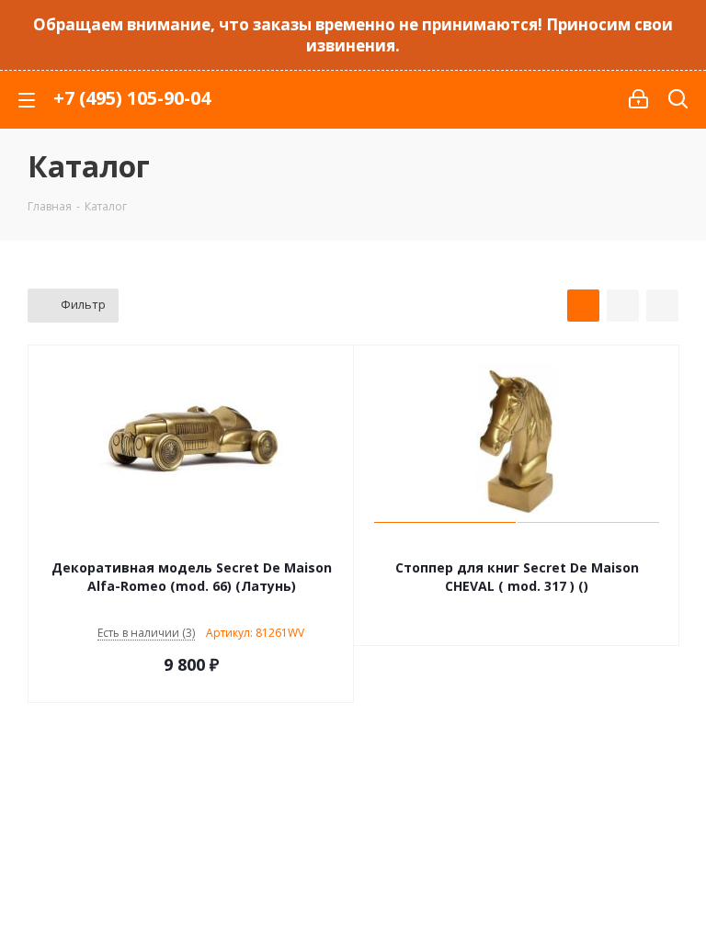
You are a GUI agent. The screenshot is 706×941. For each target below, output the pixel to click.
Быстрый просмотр (191, 543)
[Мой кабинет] (638, 99)
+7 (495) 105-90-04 (132, 97)
